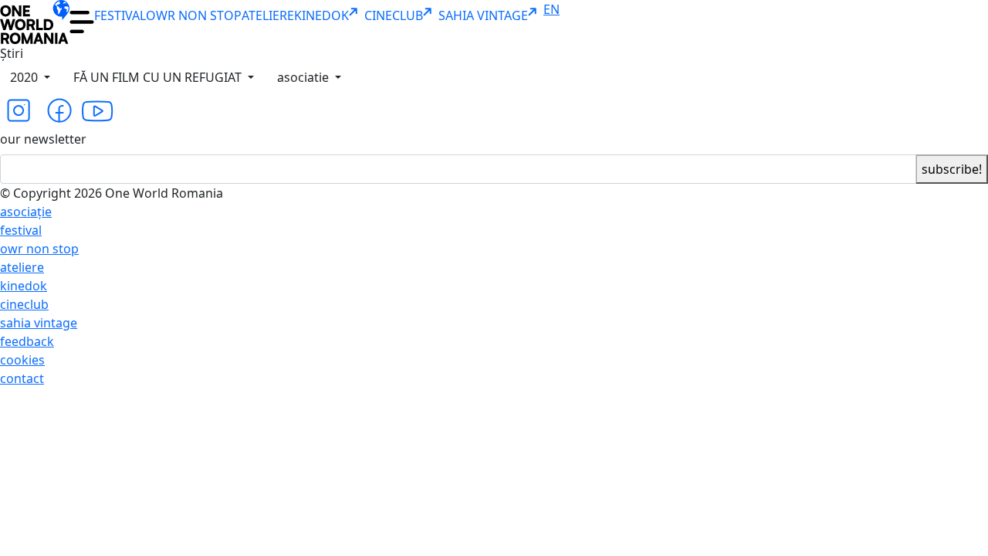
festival (21, 230)
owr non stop (39, 248)
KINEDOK (321, 15)
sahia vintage (38, 322)
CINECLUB (393, 15)
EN (551, 9)
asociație (26, 211)
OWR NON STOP (194, 15)
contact (22, 378)
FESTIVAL (120, 15)
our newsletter (43, 139)
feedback (27, 341)
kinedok (23, 285)
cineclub (24, 304)
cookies (22, 359)
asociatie (304, 77)
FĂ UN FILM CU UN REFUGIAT (159, 77)
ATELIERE (268, 15)
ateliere (22, 267)
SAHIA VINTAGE (483, 15)
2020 (25, 77)
